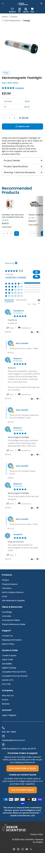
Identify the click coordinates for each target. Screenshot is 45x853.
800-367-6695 (9, 732)
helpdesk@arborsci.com (13, 740)
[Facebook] (14, 849)
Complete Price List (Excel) (14, 676)
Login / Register (9, 715)
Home (5, 16)
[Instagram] (22, 849)
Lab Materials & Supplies (13, 600)
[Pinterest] (18, 849)
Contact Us (7, 635)
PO (19, 11)
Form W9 (6, 684)
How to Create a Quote (22, 789)
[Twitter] (31, 849)
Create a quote (9, 655)
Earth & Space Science (12, 592)
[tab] (9, 300)
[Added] (16, 233)
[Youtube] (26, 849)
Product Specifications (16, 166)
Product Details (12, 160)
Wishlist (12, 11)
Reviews (5, 703)
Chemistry (7, 588)
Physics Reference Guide (13, 624)
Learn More (7, 227)
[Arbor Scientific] (14, 827)
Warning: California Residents (19, 172)
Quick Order (7, 659)
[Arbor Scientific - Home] (22, 3)
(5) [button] (22, 283)
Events (5, 699)
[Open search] (41, 3)
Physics (13, 16)
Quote (26, 11)
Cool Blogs (7, 612)
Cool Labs (6, 616)
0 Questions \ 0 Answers (15, 277)
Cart (32, 9)
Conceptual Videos (11, 620)
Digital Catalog (9, 667)
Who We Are (8, 695)
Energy (5, 73)
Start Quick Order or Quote (22, 768)
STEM (4, 596)
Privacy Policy (36, 834)
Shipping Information (12, 640)
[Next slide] (39, 216)
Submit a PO (7, 680)
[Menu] (3, 3)
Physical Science (10, 584)
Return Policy (8, 644)
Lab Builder (7, 663)
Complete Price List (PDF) (14, 671)
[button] (36, 277)
